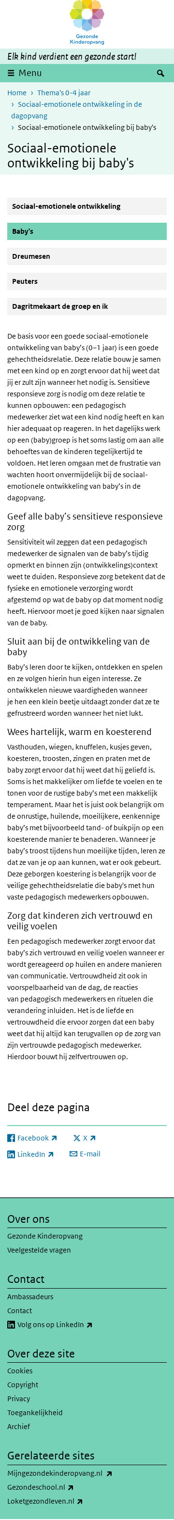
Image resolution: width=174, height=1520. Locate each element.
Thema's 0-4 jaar (63, 92)
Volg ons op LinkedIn (76, 1324)
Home (17, 92)
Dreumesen (31, 256)
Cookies (19, 1370)
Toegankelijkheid (35, 1412)
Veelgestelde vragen (39, 1249)
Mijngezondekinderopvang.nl (81, 1473)
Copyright (22, 1384)
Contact (19, 1310)
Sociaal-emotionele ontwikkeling (66, 206)
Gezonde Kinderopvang (45, 1236)
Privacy (18, 1398)
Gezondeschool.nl (61, 1487)
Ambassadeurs (30, 1296)
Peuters (25, 281)
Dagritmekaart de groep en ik (60, 306)
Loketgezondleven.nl (66, 1501)
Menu (30, 72)
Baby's (46, 231)
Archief (18, 1426)
